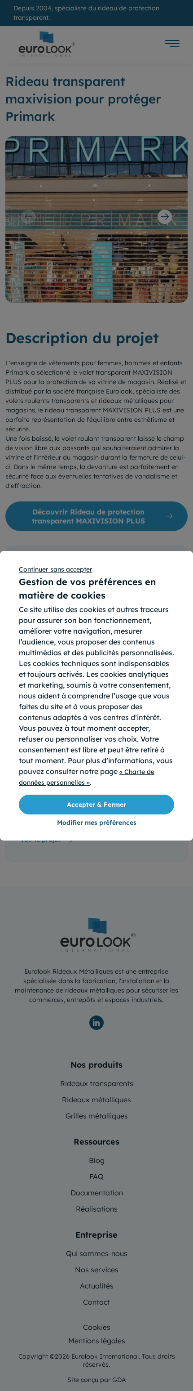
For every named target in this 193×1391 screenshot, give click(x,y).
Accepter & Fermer (96, 805)
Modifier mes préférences (96, 822)
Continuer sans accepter (55, 569)
